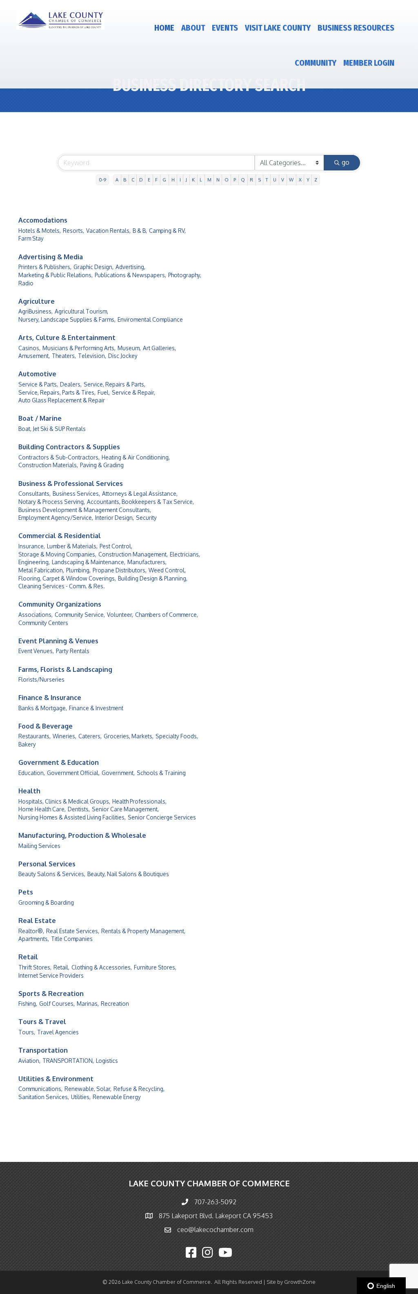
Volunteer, (120, 614)
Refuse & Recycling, (139, 1088)
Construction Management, (133, 554)
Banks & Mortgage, (42, 707)
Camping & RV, (167, 230)
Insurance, (31, 546)
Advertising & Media (50, 257)
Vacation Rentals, (108, 230)
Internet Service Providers (51, 975)
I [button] (180, 180)
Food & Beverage (45, 726)
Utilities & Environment (55, 1079)
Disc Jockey (123, 355)
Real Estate (37, 920)
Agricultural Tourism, (81, 311)
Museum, (129, 347)
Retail (28, 957)
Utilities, (81, 1096)
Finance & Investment (96, 707)
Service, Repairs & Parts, (114, 384)
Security (146, 517)
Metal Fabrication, (41, 570)
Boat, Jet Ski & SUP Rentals (52, 428)
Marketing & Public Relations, (55, 275)
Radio (25, 283)
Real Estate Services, (72, 930)
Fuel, (104, 392)
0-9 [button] (102, 180)
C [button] (132, 180)
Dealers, (71, 384)
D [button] (141, 180)
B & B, (140, 230)
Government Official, (73, 772)
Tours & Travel (42, 1022)
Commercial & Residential (59, 536)
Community (315, 63)
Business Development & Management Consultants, (84, 509)
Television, (92, 355)
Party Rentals (72, 650)
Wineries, (64, 736)
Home (164, 28)
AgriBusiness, (35, 311)
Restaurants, (34, 736)
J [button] (186, 180)
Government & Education (58, 762)
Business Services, (76, 493)
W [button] (291, 180)
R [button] (251, 180)
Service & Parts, (38, 384)
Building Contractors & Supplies (69, 447)
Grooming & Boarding (46, 902)
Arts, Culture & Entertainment (67, 337)
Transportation (43, 1050)
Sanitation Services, (43, 1096)
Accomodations (42, 220)
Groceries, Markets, (128, 736)
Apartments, (33, 938)
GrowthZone (300, 1282)
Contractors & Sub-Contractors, (59, 457)
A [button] (117, 180)
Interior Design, (114, 517)
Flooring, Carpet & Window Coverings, (67, 578)
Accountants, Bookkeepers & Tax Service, (140, 501)
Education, (31, 772)
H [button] (173, 180)
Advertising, (130, 266)
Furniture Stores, (155, 967)
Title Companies (72, 938)
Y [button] (308, 180)
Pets (25, 892)
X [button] (300, 180)
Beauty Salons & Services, (51, 873)
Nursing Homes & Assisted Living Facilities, (72, 817)
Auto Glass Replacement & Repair (61, 400)
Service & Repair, (133, 392)
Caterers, (90, 736)
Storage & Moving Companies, (57, 554)
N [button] (218, 180)
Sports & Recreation (51, 993)
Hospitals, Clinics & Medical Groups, (64, 801)
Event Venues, (36, 650)
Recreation (115, 1003)
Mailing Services (39, 845)
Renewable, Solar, (87, 1088)
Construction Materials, (48, 465)
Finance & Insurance (49, 697)
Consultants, (34, 493)
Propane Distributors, (120, 570)
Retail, (61, 967)
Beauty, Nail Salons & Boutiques (128, 873)
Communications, (40, 1088)
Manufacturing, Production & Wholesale (82, 835)
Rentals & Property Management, (143, 930)
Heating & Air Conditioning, (136, 457)
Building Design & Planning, (152, 578)
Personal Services (47, 864)
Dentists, (79, 809)
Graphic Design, (93, 266)
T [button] (267, 180)
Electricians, (185, 554)
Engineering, (34, 562)
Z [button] (315, 180)
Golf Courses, (57, 1003)
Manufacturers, (147, 562)
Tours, (26, 1032)
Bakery (27, 744)
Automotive (37, 374)
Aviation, (29, 1060)
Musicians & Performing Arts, (79, 347)
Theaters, (64, 355)
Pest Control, (116, 546)
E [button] (149, 180)
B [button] (124, 180)
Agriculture (36, 301)
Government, (118, 772)
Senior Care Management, (125, 809)
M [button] (209, 180)
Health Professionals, (139, 801)
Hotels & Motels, (39, 230)
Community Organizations (59, 604)
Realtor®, (31, 930)
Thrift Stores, (34, 967)
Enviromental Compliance (150, 319)
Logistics (107, 1060)
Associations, (35, 614)
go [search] (345, 162)
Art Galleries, (159, 347)
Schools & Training (161, 772)
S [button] (259, 180)
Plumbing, (78, 570)
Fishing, (27, 1003)
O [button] (227, 180)
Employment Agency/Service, (55, 517)
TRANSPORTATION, (68, 1060)
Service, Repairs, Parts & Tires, (57, 392)
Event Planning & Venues (58, 641)
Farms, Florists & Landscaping (65, 669)
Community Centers (43, 622)
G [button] (164, 180)
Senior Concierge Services (162, 817)
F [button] (156, 180)
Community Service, (80, 614)
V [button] (282, 180)
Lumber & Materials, (72, 546)
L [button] (201, 180)
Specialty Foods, (177, 736)
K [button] (193, 180)
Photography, (184, 275)
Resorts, (73, 230)
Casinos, (29, 347)
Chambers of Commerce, (166, 614)
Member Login (368, 63)
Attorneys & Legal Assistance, (140, 493)
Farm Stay (31, 238)
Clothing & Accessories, (101, 967)
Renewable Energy (117, 1096)
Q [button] (243, 180)
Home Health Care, (42, 809)
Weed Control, (167, 570)
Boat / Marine (40, 418)
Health (29, 791)
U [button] (274, 180)
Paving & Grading (102, 465)
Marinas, (88, 1003)
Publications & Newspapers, (130, 275)
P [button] (234, 180)
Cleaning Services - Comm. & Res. (61, 586)
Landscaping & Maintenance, (88, 562)
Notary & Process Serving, (51, 501)
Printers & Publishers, (44, 266)
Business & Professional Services (70, 483)
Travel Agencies (58, 1032)
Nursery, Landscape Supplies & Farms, (67, 319)
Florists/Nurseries (41, 679)
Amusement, (34, 355)
